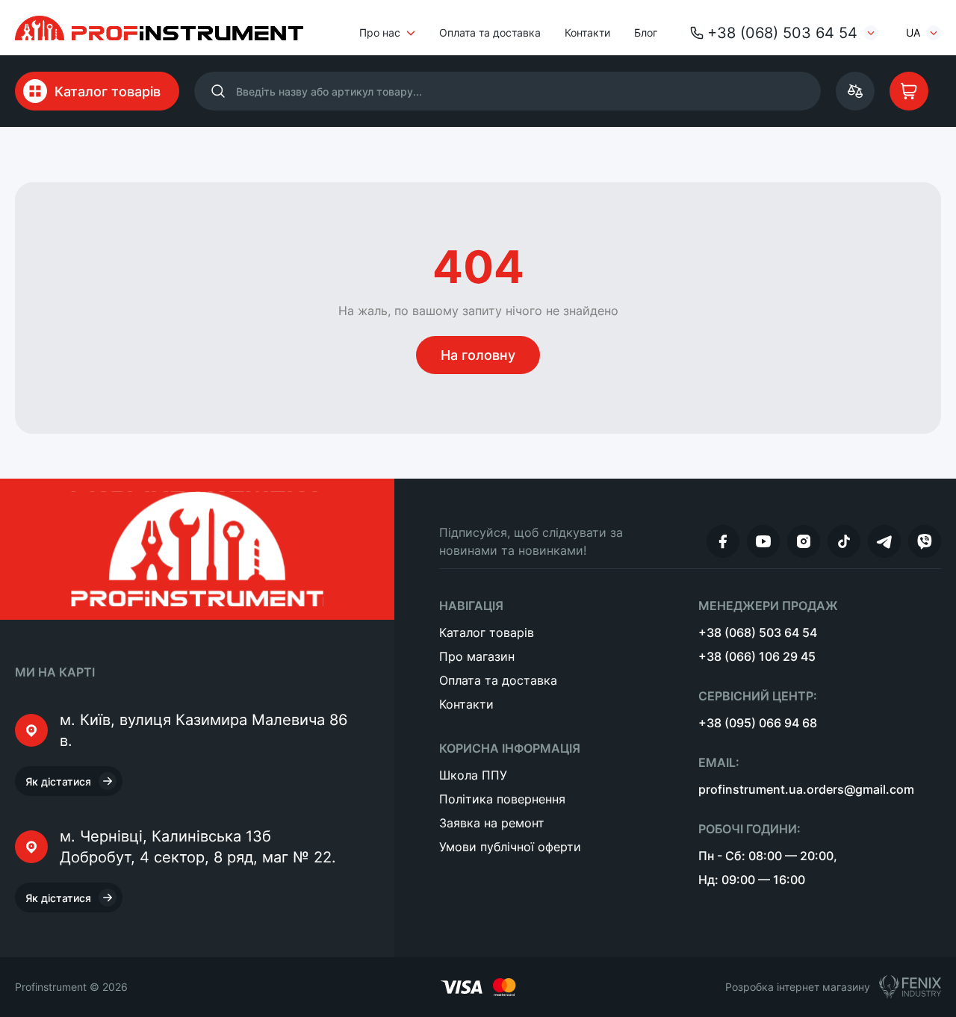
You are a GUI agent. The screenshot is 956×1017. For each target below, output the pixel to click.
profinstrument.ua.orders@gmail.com (806, 789)
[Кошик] (909, 91)
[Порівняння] (855, 91)
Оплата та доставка (490, 32)
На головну (478, 355)
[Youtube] (763, 541)
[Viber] (924, 541)
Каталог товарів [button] (108, 91)
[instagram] (803, 541)
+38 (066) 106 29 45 (757, 656)
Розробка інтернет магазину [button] (797, 986)
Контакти (587, 32)
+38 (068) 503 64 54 (782, 32)
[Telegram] (884, 541)
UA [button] (913, 32)
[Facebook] (723, 541)
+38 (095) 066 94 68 (757, 722)
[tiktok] (844, 541)
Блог (645, 32)
